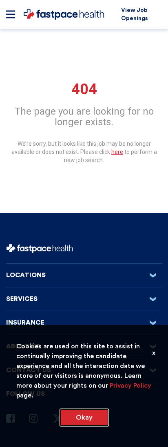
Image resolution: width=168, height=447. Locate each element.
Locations (83, 275)
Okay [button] (84, 417)
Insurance (83, 322)
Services (83, 299)
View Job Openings (134, 14)
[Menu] (10, 14)
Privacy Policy (130, 385)
